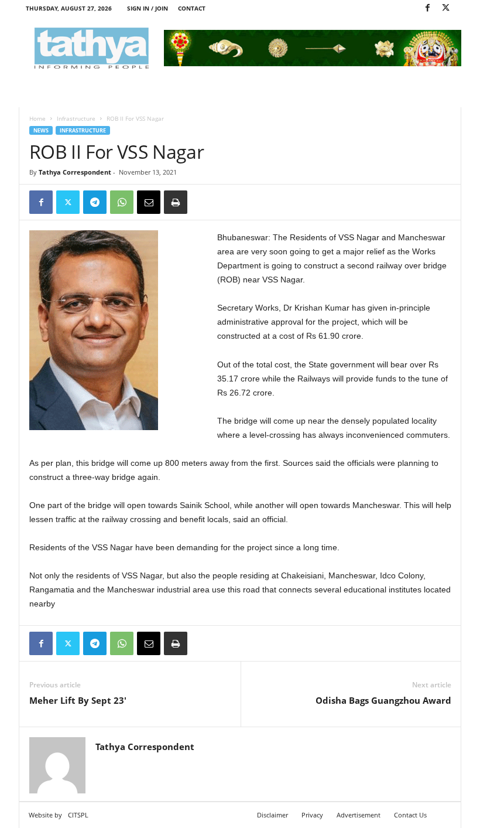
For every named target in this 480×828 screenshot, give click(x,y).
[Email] (148, 202)
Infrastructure (76, 118)
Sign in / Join (147, 8)
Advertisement (358, 814)
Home (37, 118)
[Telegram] (95, 202)
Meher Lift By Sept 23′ (77, 700)
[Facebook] (427, 8)
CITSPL (78, 814)
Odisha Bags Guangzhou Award (383, 700)
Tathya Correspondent (75, 172)
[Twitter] (445, 8)
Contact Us (410, 814)
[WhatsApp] (121, 202)
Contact (191, 8)
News (41, 130)
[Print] (175, 202)
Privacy (312, 814)
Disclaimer (272, 814)
